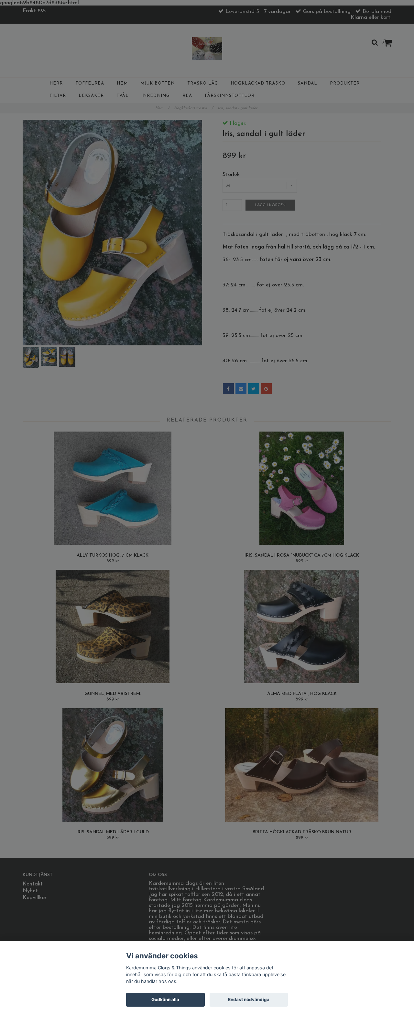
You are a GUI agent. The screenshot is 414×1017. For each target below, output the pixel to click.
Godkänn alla (165, 999)
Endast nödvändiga (248, 999)
